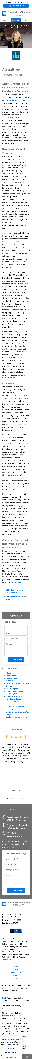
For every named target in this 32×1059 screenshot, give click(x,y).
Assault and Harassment (15, 699)
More (27, 20)
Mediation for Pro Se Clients (17, 717)
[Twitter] (12, 931)
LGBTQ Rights (11, 694)
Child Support (11, 676)
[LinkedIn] (16, 931)
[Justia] (20, 931)
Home (5, 20)
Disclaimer (16, 970)
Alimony (9, 673)
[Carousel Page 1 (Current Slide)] (11, 783)
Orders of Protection (14, 696)
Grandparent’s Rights (14, 691)
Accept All (11, 1048)
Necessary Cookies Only (11, 1053)
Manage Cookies (22, 1001)
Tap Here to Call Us (16, 6)
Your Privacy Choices (15, 998)
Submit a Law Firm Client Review (16, 798)
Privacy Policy (16, 972)
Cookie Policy (9, 1001)
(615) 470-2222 (15, 920)
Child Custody (11, 678)
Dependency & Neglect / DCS (17, 683)
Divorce (9, 686)
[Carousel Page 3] (20, 783)
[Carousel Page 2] (16, 783)
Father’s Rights (12, 689)
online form (16, 582)
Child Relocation (12, 681)
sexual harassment (17, 100)
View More (16, 790)
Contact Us (16, 20)
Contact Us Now (16, 659)
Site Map (16, 976)
